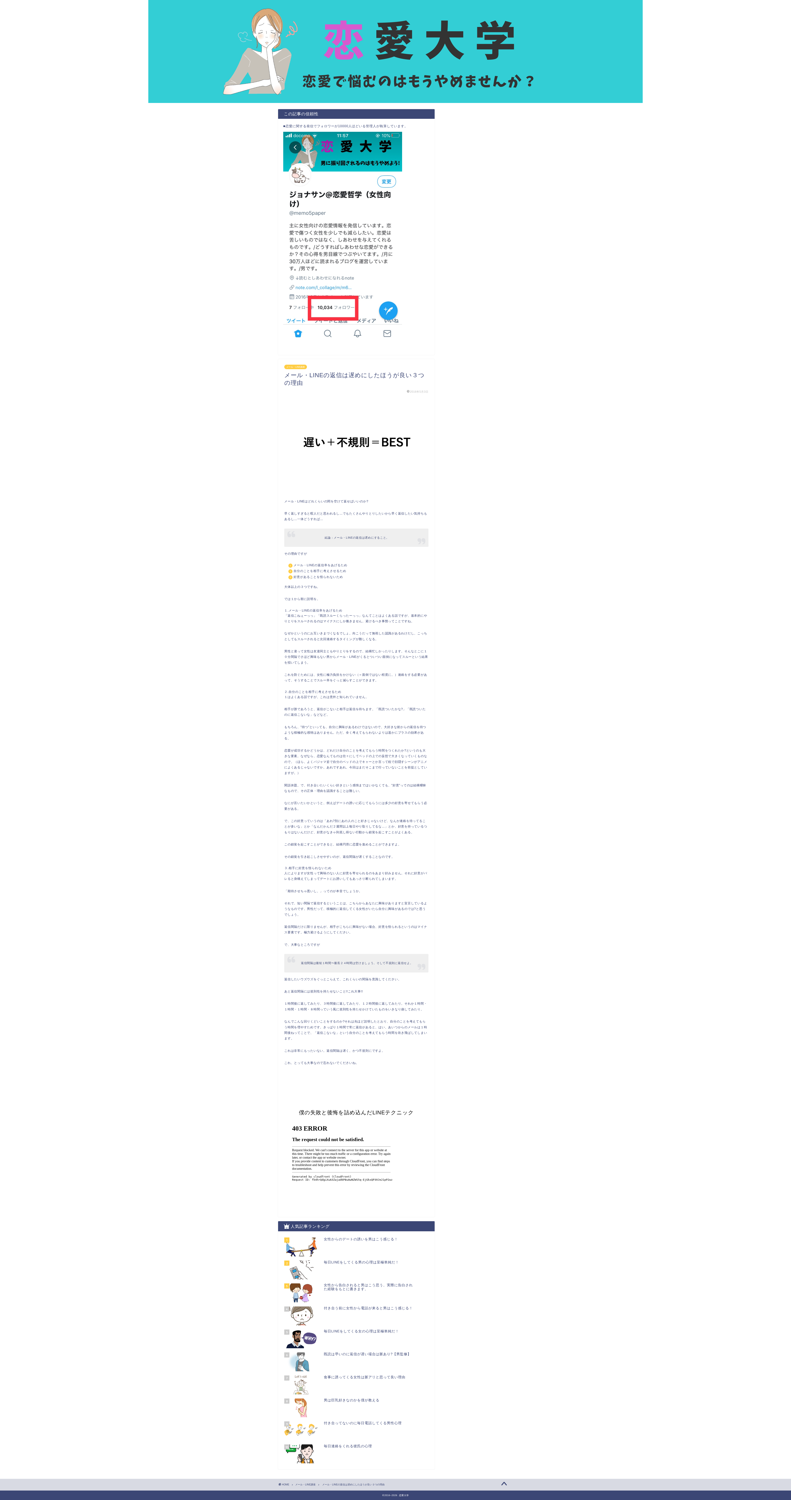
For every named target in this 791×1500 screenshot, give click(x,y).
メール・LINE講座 (295, 367)
